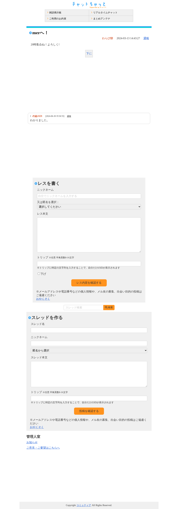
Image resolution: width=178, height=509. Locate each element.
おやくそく (43, 298)
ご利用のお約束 (57, 18)
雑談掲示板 (55, 12)
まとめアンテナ (101, 18)
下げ (43, 273)
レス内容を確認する (89, 282)
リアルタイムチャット (105, 12)
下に (89, 53)
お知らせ (32, 442)
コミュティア (83, 505)
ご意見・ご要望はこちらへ (43, 447)
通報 (146, 38)
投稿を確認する (89, 410)
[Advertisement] (89, 86)
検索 (110, 307)
